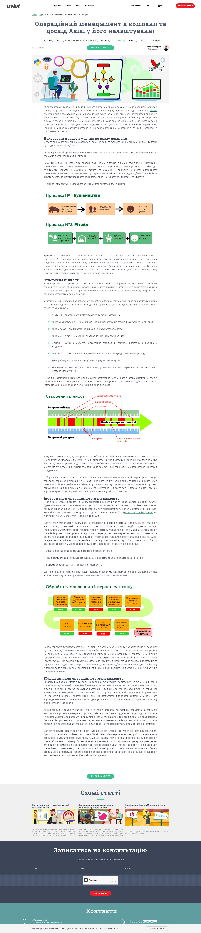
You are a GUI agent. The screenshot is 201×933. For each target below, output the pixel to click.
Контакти (90, 5)
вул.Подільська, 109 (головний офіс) (47, 921)
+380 (143, 921)
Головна (34, 15)
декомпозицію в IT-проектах (138, 512)
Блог (78, 5)
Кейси (68, 5)
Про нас (57, 5)
